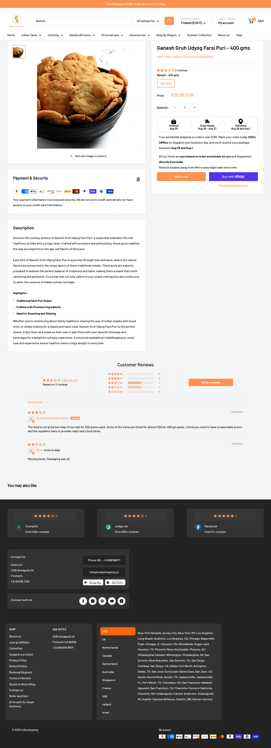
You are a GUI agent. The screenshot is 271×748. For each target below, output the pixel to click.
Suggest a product (21, 654)
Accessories (138, 35)
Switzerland (109, 663)
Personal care (110, 35)
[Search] (169, 21)
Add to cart (181, 176)
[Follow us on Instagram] (93, 601)
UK (104, 639)
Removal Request (20, 672)
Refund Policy (18, 666)
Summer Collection (199, 35)
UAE (105, 696)
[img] (37, 412)
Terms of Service (20, 678)
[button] (166, 70)
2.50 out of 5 (70, 380)
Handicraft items (80, 35)
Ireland (106, 704)
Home (11, 35)
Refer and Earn (18, 696)
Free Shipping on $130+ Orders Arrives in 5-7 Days (135, 4)
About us (224, 35)
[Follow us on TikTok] (121, 601)
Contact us (16, 690)
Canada (107, 655)
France (106, 688)
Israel (105, 712)
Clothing (53, 35)
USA (104, 631)
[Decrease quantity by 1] (175, 107)
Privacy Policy (18, 660)
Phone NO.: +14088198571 (104, 560)
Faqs (239, 35)
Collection (15, 648)
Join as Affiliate (19, 642)
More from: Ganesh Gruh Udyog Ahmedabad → (186, 56)
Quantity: (163, 107)
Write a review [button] (210, 382)
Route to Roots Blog (22, 684)
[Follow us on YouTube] (112, 601)
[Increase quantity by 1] (195, 107)
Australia (108, 672)
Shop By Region (166, 35)
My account (226, 23)
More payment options (233, 185)
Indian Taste (29, 35)
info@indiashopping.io (104, 572)
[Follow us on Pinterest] (102, 601)
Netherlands (110, 647)
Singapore (108, 680)
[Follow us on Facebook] (83, 601)
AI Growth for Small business (21, 704)
